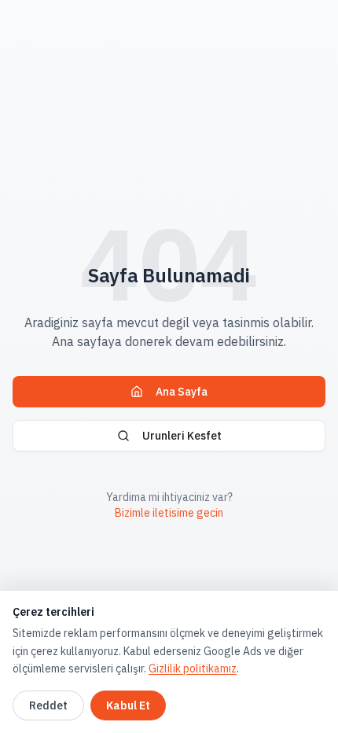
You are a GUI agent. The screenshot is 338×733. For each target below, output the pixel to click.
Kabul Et (128, 705)
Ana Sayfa (182, 392)
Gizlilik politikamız (193, 668)
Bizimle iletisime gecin (169, 513)
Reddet (48, 705)
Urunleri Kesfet (182, 436)
